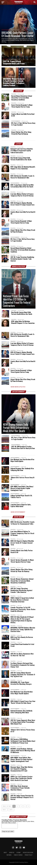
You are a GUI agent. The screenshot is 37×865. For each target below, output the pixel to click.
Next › (4, 809)
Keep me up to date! (7, 831)
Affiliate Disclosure (28, 852)
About (5, 852)
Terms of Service (18, 855)
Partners (9, 855)
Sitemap (19, 852)
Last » (11, 809)
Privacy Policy (28, 855)
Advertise (11, 852)
